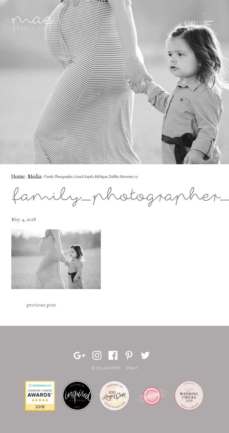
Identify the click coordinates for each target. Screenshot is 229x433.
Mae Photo (33, 23)
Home (18, 176)
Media (34, 176)
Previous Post (41, 304)
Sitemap (131, 368)
